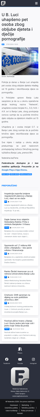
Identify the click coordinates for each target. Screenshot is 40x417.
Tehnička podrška (28, 408)
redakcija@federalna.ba (20, 396)
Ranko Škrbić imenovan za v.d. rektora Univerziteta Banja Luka (19, 272)
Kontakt (20, 413)
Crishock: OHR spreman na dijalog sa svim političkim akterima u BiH (17, 297)
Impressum (14, 405)
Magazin (7, 328)
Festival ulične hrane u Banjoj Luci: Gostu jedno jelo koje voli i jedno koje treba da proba (19, 323)
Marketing (25, 405)
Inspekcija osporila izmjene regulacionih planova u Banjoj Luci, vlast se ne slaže (18, 196)
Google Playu (8, 170)
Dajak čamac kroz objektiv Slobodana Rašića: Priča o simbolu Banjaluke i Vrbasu (17, 221)
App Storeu (21, 170)
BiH (3, 44)
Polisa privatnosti (27, 411)
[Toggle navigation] (36, 3)
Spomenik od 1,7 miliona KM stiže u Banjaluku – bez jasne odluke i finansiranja (18, 247)
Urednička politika (11, 408)
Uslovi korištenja (12, 411)
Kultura (7, 227)
